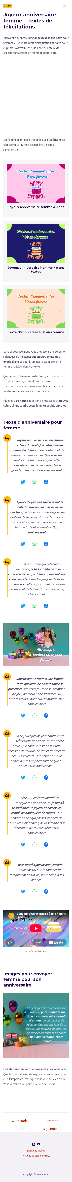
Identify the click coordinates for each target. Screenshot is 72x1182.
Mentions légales (36, 1150)
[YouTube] (38, 1144)
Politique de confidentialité (36, 1155)
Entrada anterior (20, 1122)
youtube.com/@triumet (36, 951)
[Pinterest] (33, 1144)
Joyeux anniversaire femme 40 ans (36, 207)
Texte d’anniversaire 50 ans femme (36, 332)
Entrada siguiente (52, 1122)
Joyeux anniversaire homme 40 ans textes (36, 269)
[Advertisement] (36, 96)
